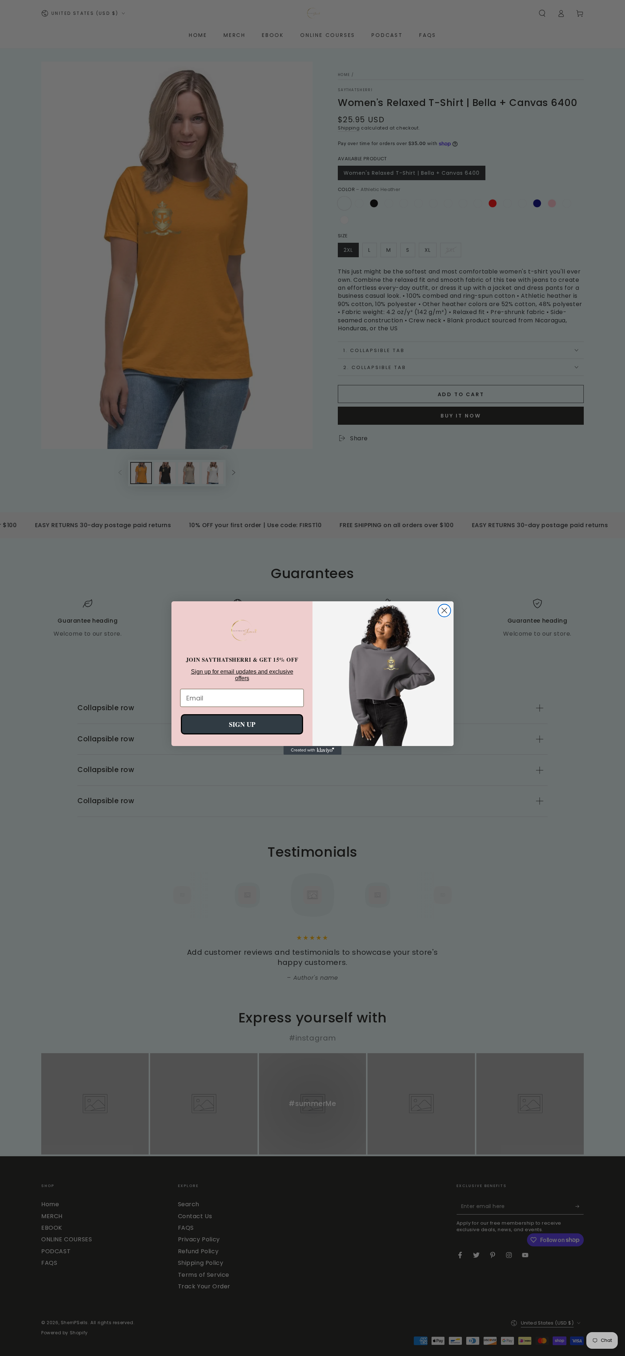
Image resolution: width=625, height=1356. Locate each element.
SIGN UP (242, 724)
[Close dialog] (444, 610)
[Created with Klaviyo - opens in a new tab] (312, 750)
